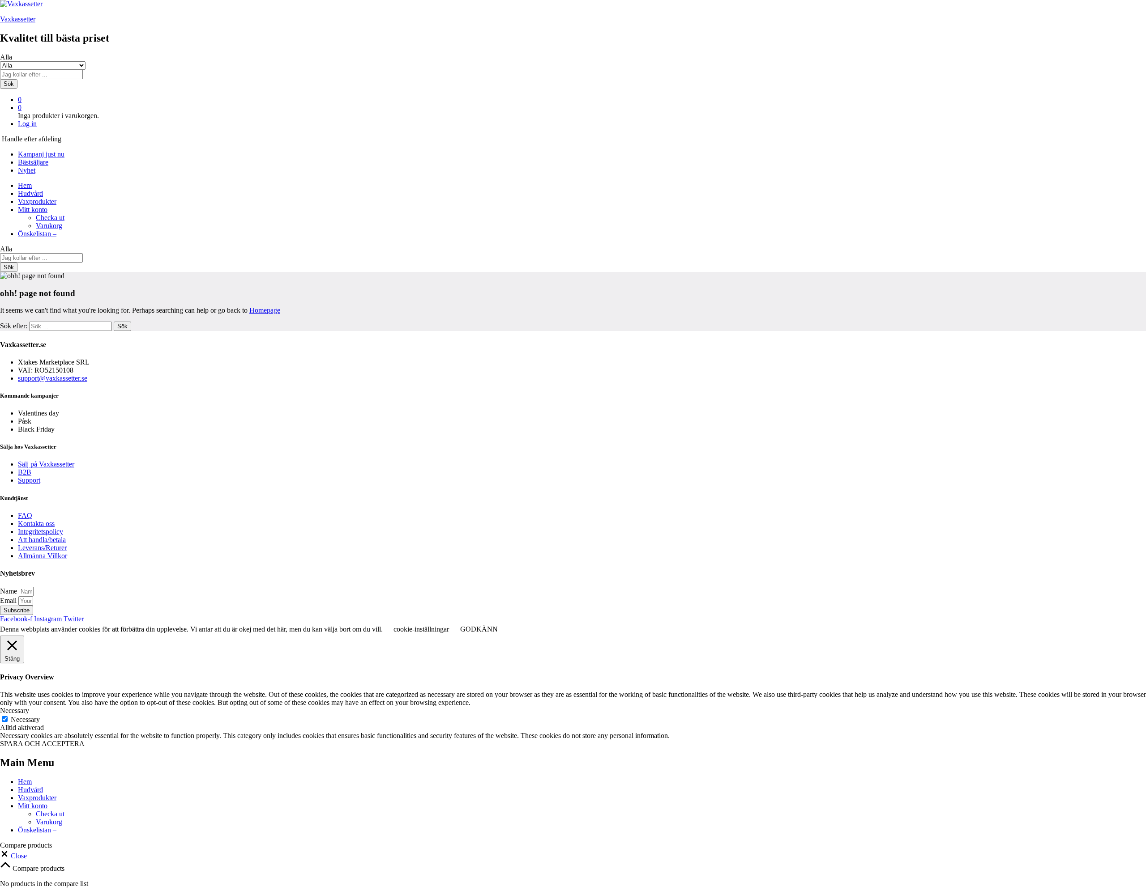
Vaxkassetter (17, 19)
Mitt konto (32, 806)
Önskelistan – (37, 234)
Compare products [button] (37, 868)
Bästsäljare (33, 162)
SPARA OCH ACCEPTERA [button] (42, 743)
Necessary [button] (14, 710)
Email (9, 600)
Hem (25, 185)
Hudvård (30, 193)
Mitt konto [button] (32, 209)
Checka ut (50, 217)
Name (9, 591)
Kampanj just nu (41, 154)
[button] (13, 856)
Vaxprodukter (37, 201)
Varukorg (49, 225)
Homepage (264, 310)
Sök (9, 84)
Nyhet (26, 170)
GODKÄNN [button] (479, 629)
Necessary (25, 719)
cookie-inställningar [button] (421, 629)
